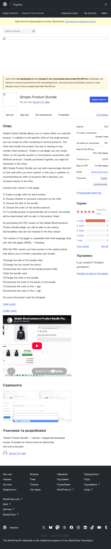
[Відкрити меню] (106, 4)
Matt (7, 504)
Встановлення (44, 114)
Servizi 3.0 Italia (41, 102)
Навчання (62, 474)
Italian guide (9, 304)
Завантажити (99, 99)
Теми (33, 479)
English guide (10, 310)
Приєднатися (91, 474)
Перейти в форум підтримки (92, 273)
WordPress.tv (65, 489)
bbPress (9, 509)
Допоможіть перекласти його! (80, 21)
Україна (14, 527)
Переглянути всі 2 (99, 172)
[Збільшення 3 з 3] (67, 405)
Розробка (63, 114)
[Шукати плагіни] (33, 31)
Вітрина (34, 474)
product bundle (100, 184)
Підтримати (92, 484)
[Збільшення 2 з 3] (67, 394)
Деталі (10, 114)
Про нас (7, 474)
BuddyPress (11, 514)
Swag (88, 489)
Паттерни (35, 489)
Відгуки (24, 114)
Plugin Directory (10, 13)
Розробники (63, 484)
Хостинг (7, 484)
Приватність (9, 489)
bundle (104, 178)
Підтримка (102, 114)
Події (87, 479)
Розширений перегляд (89, 192)
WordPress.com (13, 499)
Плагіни (34, 484)
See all (104, 246)
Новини (7, 479)
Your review (83, 246)
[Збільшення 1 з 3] (32, 394)
